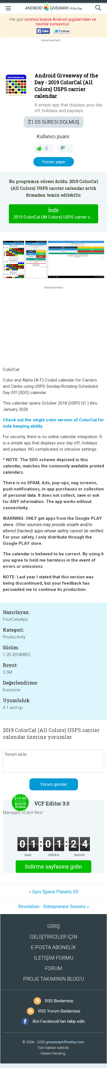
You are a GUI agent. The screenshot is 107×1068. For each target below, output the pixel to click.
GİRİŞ (53, 926)
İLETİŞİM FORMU (53, 958)
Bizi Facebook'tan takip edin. (59, 1021)
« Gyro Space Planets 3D (53, 891)
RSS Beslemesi (59, 1000)
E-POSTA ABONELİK (53, 947)
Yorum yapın (53, 161)
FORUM (53, 968)
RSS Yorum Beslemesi (59, 1011)
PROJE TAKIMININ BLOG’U (53, 979)
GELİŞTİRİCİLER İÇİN (53, 937)
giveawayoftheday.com (65, 1042)
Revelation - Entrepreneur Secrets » (53, 906)
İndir (55, 213)
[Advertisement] (53, 56)
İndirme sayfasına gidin (53, 866)
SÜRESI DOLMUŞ (53, 122)
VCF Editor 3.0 (51, 803)
